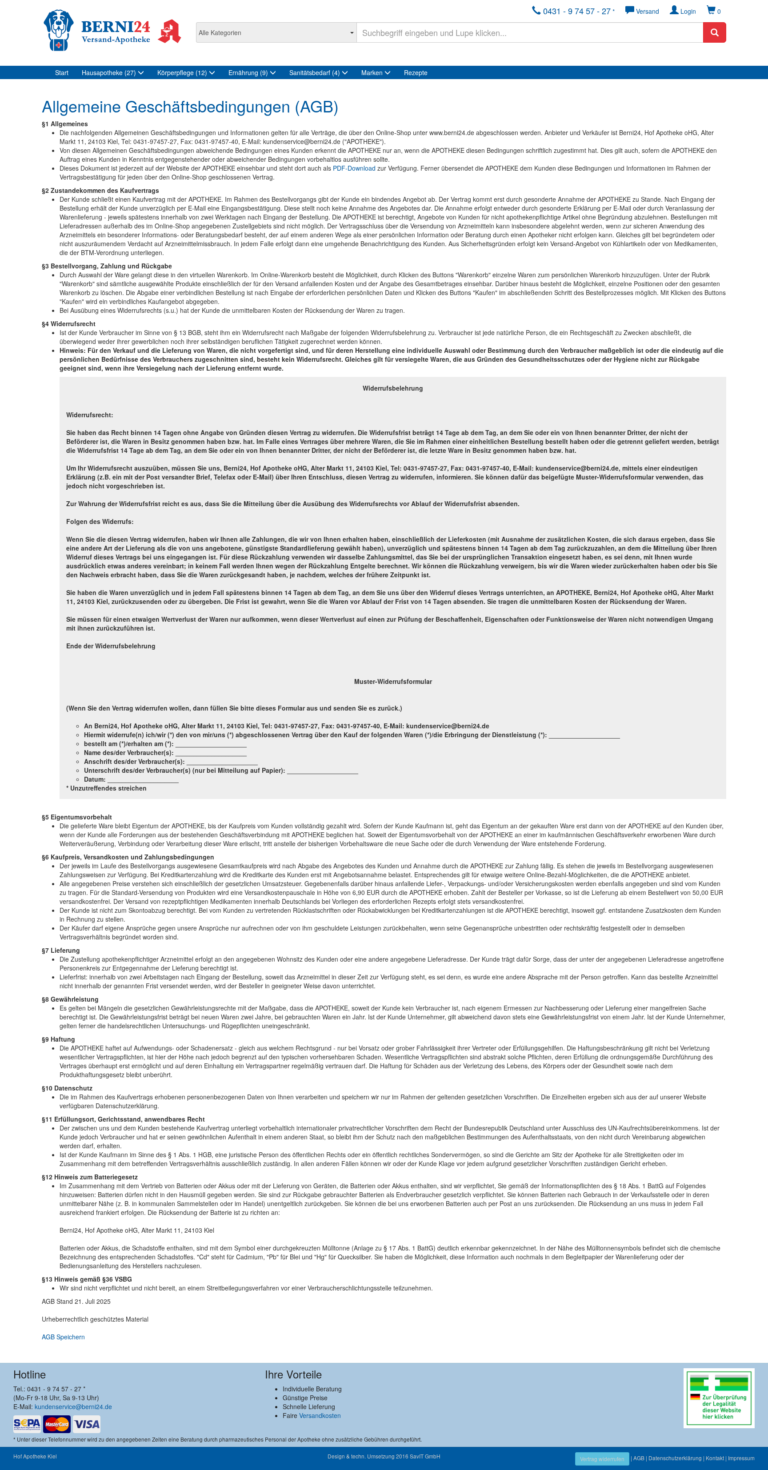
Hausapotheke (109, 72)
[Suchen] (714, 32)
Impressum (741, 1458)
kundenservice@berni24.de (73, 1406)
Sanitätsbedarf (314, 72)
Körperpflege (182, 72)
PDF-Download (354, 168)
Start (61, 72)
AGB (638, 1458)
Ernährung (248, 72)
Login (687, 11)
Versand (646, 11)
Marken (372, 72)
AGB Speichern (63, 1336)
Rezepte (416, 72)
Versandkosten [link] (320, 1415)
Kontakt (715, 1458)
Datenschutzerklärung (675, 1458)
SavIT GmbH (425, 1456)
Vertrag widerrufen (602, 1458)
